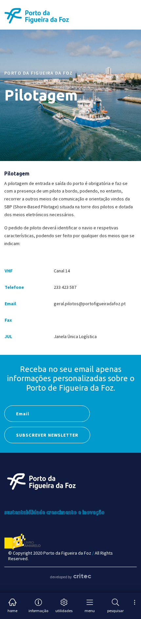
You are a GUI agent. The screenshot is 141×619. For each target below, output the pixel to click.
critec (82, 576)
